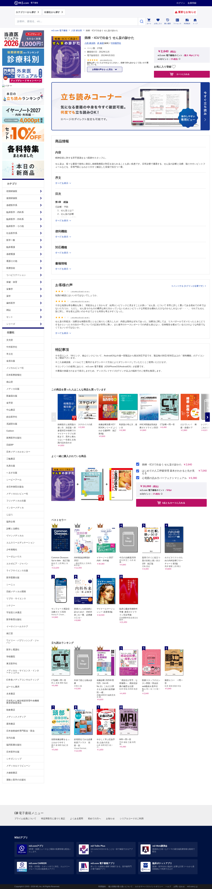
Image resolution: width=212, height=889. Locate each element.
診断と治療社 (12, 528)
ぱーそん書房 (12, 686)
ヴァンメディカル (15, 535)
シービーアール (14, 479)
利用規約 (102, 886)
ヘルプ (168, 886)
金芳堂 (9, 403)
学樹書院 (10, 656)
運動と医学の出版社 (16, 779)
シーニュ (10, 584)
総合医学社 (11, 417)
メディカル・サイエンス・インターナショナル (22, 671)
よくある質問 (76, 818)
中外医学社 (11, 347)
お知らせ (110, 818)
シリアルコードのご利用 (132, 818)
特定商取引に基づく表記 (53, 818)
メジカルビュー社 (15, 368)
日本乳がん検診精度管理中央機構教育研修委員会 (22, 701)
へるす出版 (11, 472)
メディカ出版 (12, 389)
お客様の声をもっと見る (102, 69)
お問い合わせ (179, 886)
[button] (207, 417)
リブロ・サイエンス (16, 598)
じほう (9, 514)
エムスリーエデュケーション (20, 542)
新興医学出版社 (14, 438)
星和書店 (10, 724)
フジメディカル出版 (16, 500)
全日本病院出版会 (15, 486)
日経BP (10, 444)
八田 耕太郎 (76, 31)
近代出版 (10, 738)
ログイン (180, 3)
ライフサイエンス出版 (17, 570)
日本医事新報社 (14, 375)
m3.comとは (192, 886)
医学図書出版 (12, 577)
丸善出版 (10, 465)
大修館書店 (11, 772)
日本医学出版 (12, 751)
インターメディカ (15, 507)
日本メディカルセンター (18, 451)
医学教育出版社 (14, 619)
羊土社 (9, 354)
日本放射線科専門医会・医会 (20, 731)
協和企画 (10, 521)
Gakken (10, 431)
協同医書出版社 (14, 744)
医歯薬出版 (11, 396)
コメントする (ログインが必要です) (187, 286)
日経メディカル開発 (16, 591)
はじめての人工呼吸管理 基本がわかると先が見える (168, 472)
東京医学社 (11, 663)
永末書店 (10, 693)
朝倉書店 (10, 710)
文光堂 (9, 340)
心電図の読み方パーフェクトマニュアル (164, 478)
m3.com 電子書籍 (59, 31)
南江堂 (9, 633)
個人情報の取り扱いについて (120, 886)
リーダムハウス (14, 556)
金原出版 (10, 361)
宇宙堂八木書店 (14, 612)
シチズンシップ (14, 758)
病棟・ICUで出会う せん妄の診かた (162, 464)
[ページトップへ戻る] (203, 883)
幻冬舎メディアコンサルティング (22, 679)
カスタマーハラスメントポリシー (149, 886)
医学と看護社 (12, 649)
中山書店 (10, 410)
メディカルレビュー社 (17, 493)
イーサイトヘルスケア (17, 626)
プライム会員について (25, 818)
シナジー (10, 605)
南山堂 (9, 382)
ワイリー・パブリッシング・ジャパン (22, 641)
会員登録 (192, 3)
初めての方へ (94, 818)
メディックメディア (16, 717)
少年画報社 (11, 549)
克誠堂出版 (11, 424)
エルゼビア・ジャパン (17, 563)
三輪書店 (10, 458)
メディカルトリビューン (18, 765)
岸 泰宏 (100, 43)
